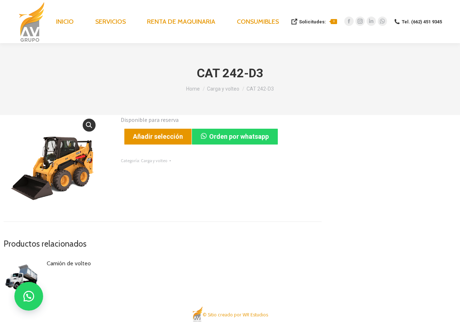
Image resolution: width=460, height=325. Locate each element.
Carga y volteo (154, 160)
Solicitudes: (317, 21)
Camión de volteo (69, 263)
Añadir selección (158, 136)
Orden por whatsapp (239, 136)
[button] (89, 125)
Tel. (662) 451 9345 (422, 21)
